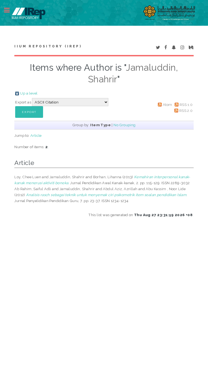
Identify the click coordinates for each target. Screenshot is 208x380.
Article (36, 135)
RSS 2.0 (186, 110)
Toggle (10, 10)
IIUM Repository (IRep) (48, 46)
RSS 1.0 (186, 104)
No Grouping (124, 125)
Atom (167, 104)
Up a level (28, 93)
